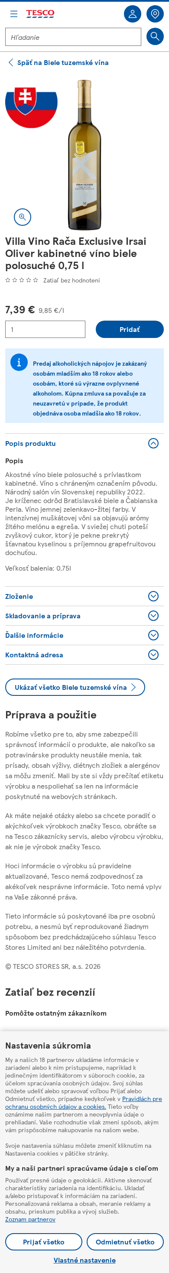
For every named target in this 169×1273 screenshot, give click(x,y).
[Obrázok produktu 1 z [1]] (84, 155)
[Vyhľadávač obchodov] (155, 14)
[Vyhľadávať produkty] (155, 36)
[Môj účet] (132, 14)
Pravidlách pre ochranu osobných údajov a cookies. (83, 1102)
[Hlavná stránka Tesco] (40, 14)
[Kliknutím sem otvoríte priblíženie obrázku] (22, 217)
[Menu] (14, 14)
